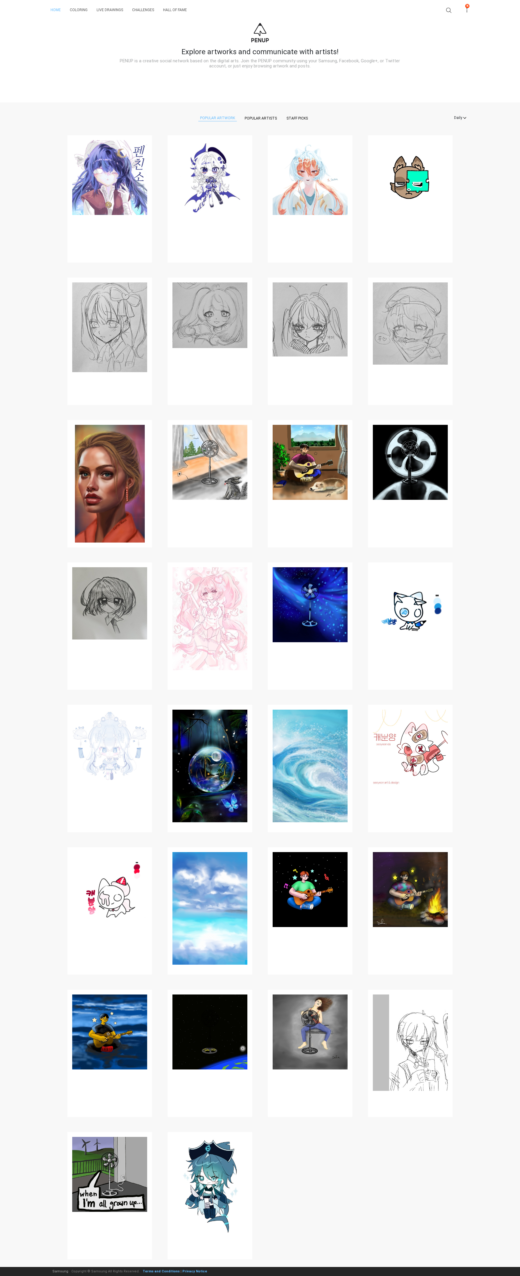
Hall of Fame (175, 10)
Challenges (143, 10)
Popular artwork (217, 118)
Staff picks (297, 118)
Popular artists (261, 118)
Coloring (79, 10)
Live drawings (110, 10)
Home (56, 10)
